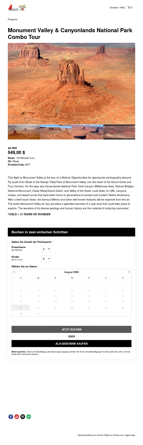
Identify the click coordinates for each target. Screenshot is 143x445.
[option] (24, 132)
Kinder (17, 258)
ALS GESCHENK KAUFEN (71, 343)
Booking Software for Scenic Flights (94, 434)
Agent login (130, 434)
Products (13, 19)
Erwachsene (19, 248)
